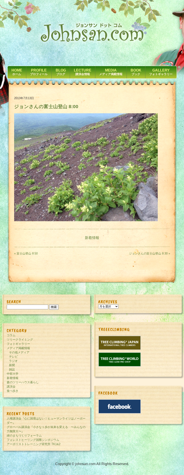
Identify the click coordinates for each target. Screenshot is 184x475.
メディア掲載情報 (18, 348)
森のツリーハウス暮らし (23, 382)
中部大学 (12, 373)
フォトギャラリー (18, 344)
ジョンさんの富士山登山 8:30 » (149, 253)
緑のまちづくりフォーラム (24, 435)
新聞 (12, 365)
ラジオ (13, 361)
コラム (11, 335)
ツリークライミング (20, 339)
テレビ (13, 356)
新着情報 (92, 238)
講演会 (11, 386)
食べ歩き (12, 390)
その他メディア (19, 352)
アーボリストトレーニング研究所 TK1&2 (33, 444)
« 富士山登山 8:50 (26, 253)
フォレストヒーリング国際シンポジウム (33, 440)
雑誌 (12, 369)
